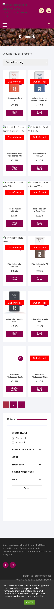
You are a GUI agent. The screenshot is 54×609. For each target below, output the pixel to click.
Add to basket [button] (14, 389)
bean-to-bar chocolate (37, 576)
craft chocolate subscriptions (33, 579)
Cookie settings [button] (12, 602)
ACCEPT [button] (29, 602)
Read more (14, 113)
